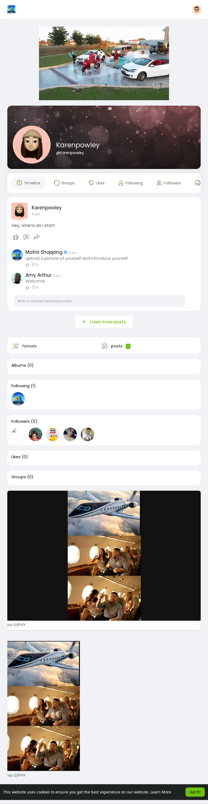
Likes (16, 457)
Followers (20, 421)
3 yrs (36, 214)
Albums (18, 365)
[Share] (36, 237)
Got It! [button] (195, 792)
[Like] (26, 237)
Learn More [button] (160, 792)
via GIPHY (16, 624)
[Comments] (26, 237)
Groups (18, 477)
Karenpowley (78, 145)
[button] (197, 9)
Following (20, 386)
